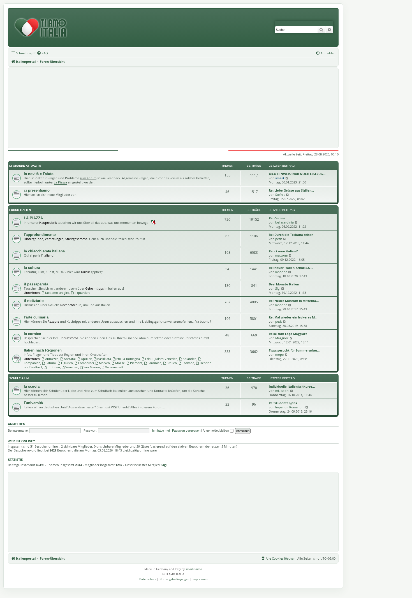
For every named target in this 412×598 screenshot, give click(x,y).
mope (279, 354)
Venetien (71, 367)
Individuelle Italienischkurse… (292, 386)
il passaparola (36, 284)
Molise (120, 363)
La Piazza (60, 182)
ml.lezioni (282, 390)
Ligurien (67, 363)
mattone (281, 255)
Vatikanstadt (114, 367)
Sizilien (172, 363)
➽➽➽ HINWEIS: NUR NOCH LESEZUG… (297, 174)
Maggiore (282, 338)
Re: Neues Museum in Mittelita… (294, 301)
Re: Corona (277, 218)
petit (278, 239)
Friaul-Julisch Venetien (161, 359)
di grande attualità (25, 165)
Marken (104, 363)
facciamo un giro (57, 292)
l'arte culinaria (36, 317)
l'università (33, 403)
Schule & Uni (19, 378)
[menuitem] (42, 53)
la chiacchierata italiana (44, 251)
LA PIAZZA (33, 218)
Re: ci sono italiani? (283, 251)
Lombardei (86, 363)
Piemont (136, 363)
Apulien (86, 359)
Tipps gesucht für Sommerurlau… (294, 350)
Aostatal (70, 359)
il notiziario (34, 301)
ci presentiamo (37, 190)
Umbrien (53, 367)
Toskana (188, 363)
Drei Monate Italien (284, 284)
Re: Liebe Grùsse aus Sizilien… (291, 190)
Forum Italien (20, 209)
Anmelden (16, 424)
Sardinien (154, 363)
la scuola (32, 386)
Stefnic (280, 194)
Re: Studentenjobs (283, 403)
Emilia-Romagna (128, 359)
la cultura (32, 268)
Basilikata (104, 359)
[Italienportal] (43, 27)
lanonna (281, 272)
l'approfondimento (40, 234)
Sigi (277, 288)
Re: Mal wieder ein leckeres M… (293, 317)
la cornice (32, 334)
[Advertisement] (173, 108)
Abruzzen (52, 359)
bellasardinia (284, 222)
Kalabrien (189, 359)
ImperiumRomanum (289, 407)
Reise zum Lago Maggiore (288, 334)
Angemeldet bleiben (216, 430)
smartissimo (194, 569)
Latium (51, 363)
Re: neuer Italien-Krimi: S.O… (291, 268)
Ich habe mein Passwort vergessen (176, 430)
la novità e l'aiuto (39, 174)
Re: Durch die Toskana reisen (291, 234)
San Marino (92, 367)
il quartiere (82, 292)
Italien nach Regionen (43, 350)
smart (279, 178)
